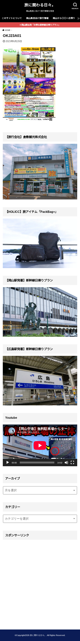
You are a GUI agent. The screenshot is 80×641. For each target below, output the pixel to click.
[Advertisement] (40, 582)
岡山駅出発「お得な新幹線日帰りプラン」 (40, 25)
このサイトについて (12, 18)
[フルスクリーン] (72, 462)
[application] (40, 445)
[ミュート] (66, 462)
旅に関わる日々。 (40, 5)
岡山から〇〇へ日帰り (64, 18)
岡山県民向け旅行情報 (37, 18)
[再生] (7, 462)
